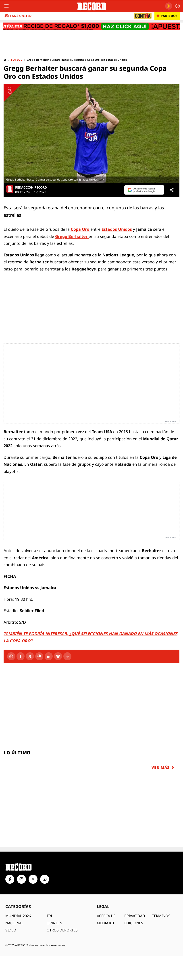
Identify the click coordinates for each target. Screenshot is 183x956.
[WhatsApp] (11, 656)
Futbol (16, 60)
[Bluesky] (58, 656)
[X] (30, 656)
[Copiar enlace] (67, 656)
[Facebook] (21, 656)
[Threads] (39, 656)
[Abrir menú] (6, 6)
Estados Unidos (117, 229)
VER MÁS (161, 767)
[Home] (5, 59)
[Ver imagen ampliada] (91, 133)
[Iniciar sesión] (177, 6)
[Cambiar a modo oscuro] (168, 6)
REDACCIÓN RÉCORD (31, 187)
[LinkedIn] (49, 656)
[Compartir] (172, 190)
